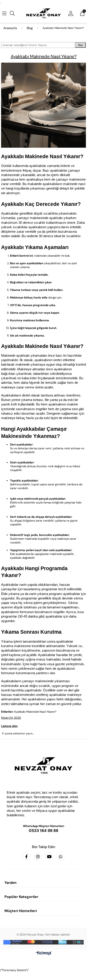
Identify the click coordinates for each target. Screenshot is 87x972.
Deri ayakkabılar (21, 444)
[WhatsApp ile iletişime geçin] (60, 856)
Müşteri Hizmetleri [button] (20, 910)
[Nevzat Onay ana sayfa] (43, 765)
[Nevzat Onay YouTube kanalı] (49, 856)
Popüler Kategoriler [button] (21, 896)
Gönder (43, 745)
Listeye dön (9, 726)
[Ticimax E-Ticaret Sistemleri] (44, 953)
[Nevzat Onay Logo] (43, 13)
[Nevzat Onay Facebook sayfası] (26, 856)
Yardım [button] (10, 882)
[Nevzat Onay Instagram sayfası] (38, 856)
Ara (80, 45)
